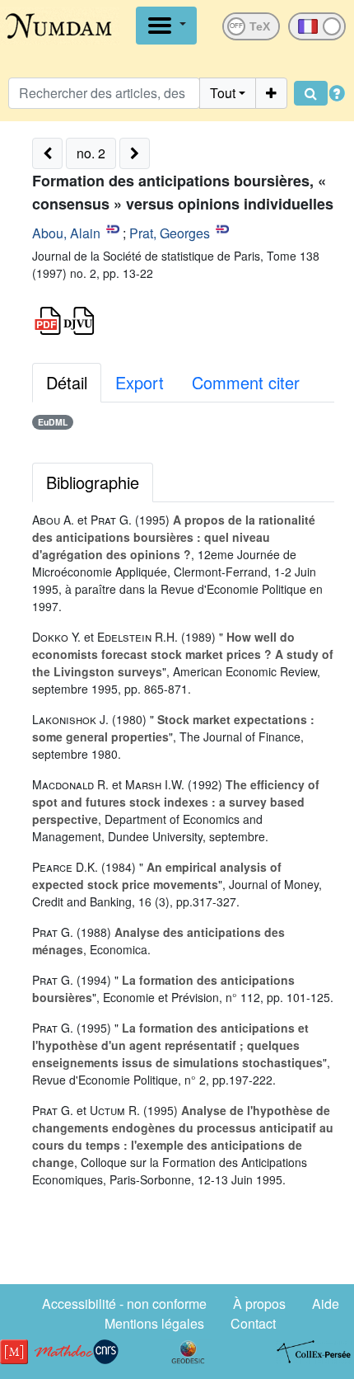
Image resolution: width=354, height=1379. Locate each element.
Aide (325, 1303)
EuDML (53, 422)
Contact (253, 1323)
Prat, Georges (169, 233)
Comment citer (246, 382)
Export (139, 382)
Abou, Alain (66, 233)
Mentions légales (154, 1323)
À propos (259, 1303)
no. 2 (91, 153)
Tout (222, 92)
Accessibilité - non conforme (124, 1303)
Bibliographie (92, 482)
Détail (66, 382)
